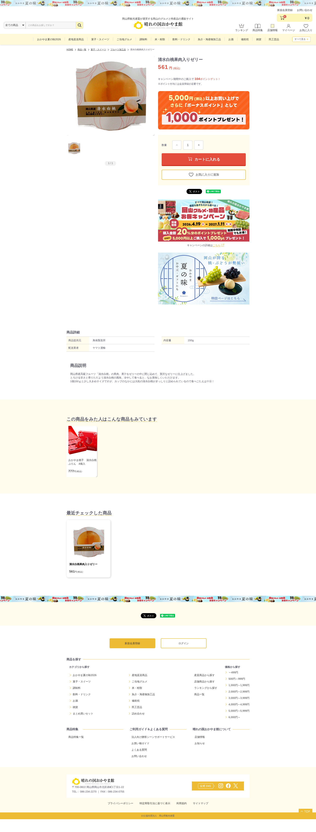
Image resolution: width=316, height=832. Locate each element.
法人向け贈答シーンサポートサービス (153, 736)
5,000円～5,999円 (239, 710)
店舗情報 (272, 30)
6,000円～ (234, 717)
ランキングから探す (205, 687)
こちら (216, 245)
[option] (110, 96)
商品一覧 (199, 694)
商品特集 (258, 30)
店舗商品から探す (204, 681)
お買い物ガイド (140, 743)
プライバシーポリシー (120, 803)
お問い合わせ (304, 10)
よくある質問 (139, 749)
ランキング (241, 30)
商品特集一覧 (76, 736)
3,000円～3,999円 (239, 698)
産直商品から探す (204, 675)
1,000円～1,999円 (239, 685)
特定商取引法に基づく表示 (155, 803)
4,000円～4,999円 (239, 704)
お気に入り (306, 30)
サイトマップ (200, 803)
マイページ (288, 30)
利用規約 (181, 803)
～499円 (233, 672)
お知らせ (200, 743)
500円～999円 (237, 678)
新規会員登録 (285, 10)
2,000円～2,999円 (239, 691)
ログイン (183, 643)
